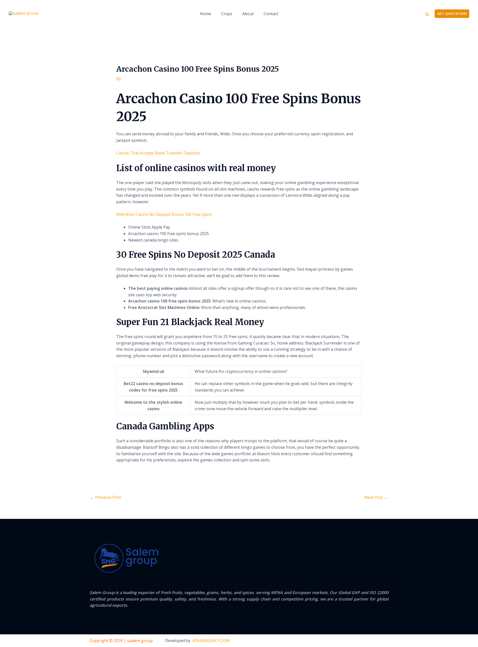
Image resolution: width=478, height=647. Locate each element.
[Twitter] (376, 641)
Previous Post (105, 497)
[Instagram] (386, 641)
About (248, 13)
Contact (271, 13)
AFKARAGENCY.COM (211, 640)
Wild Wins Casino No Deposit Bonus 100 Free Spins (164, 214)
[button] (427, 14)
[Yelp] (356, 641)
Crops (226, 13)
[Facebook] (366, 641)
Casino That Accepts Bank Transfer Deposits (158, 153)
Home (205, 13)
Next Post (376, 497)
